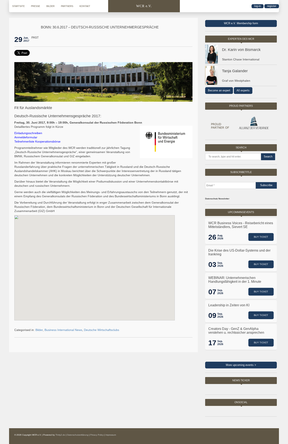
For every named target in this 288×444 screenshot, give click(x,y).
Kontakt (84, 6)
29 (18, 39)
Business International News (63, 330)
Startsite (18, 6)
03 (212, 264)
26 (212, 237)
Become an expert (219, 90)
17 (212, 343)
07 (212, 292)
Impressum (110, 435)
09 (212, 315)
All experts (243, 90)
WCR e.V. (144, 6)
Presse (35, 6)
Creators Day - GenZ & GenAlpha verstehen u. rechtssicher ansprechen (236, 330)
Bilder (50, 6)
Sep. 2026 (220, 264)
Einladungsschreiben (28, 133)
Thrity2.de (60, 435)
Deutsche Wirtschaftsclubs (101, 330)
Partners (67, 6)
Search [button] (268, 156)
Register (271, 6)
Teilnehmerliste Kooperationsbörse (37, 141)
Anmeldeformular (25, 137)
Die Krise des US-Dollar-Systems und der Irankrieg (239, 252)
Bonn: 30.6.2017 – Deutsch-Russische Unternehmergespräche (100, 27)
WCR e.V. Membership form (241, 23)
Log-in (257, 6)
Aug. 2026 (220, 237)
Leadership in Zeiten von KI (228, 305)
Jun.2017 (26, 39)
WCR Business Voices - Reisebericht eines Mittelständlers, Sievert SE (240, 225)
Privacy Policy (97, 435)
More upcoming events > (241, 365)
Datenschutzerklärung (77, 435)
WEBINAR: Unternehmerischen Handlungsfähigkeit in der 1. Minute (234, 279)
